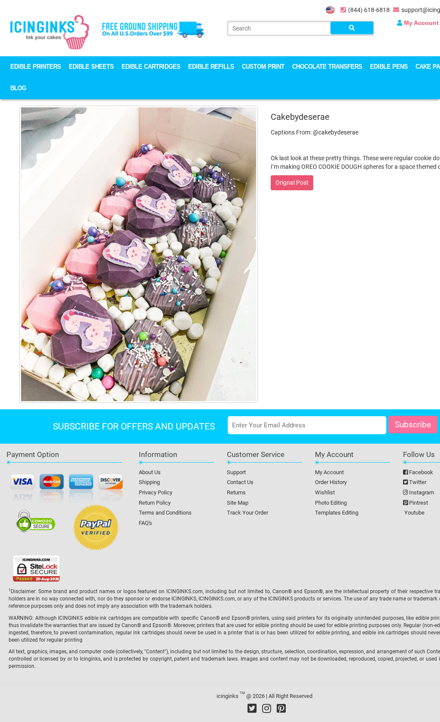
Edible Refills (211, 67)
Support (236, 472)
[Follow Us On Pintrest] (281, 708)
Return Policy (155, 503)
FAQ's (145, 523)
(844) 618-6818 (369, 9)
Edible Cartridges (151, 67)
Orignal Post (292, 182)
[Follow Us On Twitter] (252, 708)
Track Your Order (247, 512)
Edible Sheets (91, 67)
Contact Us (240, 482)
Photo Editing (331, 503)
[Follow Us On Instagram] (266, 708)
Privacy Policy (155, 492)
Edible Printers (35, 67)
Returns (236, 492)
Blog (18, 88)
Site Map (237, 503)
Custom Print (263, 67)
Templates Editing (336, 512)
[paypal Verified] (96, 529)
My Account (329, 472)
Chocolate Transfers (327, 67)
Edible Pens (389, 67)
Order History (331, 482)
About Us (150, 472)
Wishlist (325, 492)
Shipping (149, 482)
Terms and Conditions (165, 512)
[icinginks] (49, 31)
